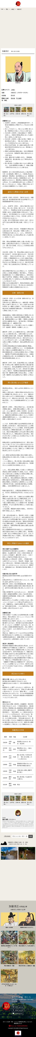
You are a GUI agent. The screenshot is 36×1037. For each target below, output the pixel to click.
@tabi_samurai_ (19, 1007)
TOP (2, 9)
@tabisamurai (19, 1013)
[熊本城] (9, 853)
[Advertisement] (18, 29)
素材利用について (18, 1023)
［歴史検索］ (7, 836)
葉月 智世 (5, 819)
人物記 (12, 9)
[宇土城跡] (26, 853)
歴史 (7, 9)
